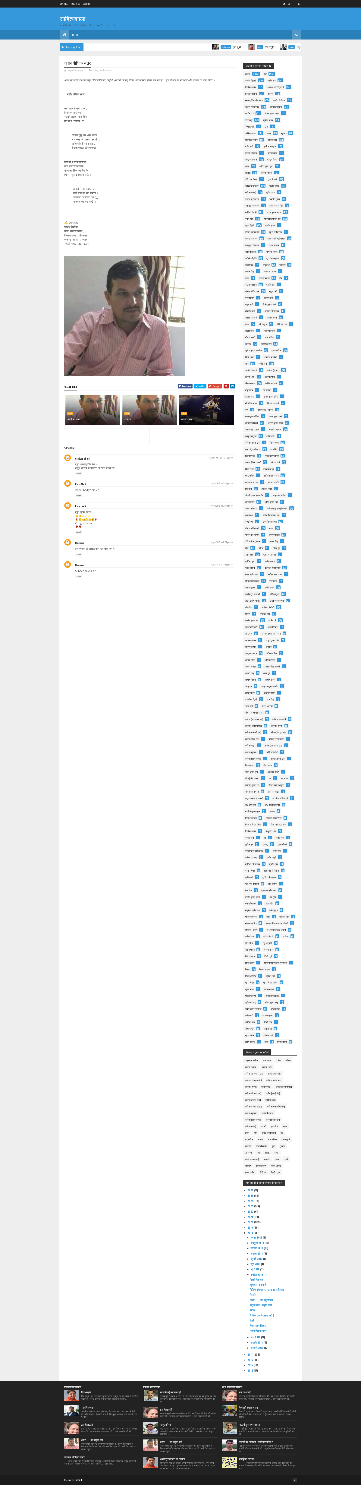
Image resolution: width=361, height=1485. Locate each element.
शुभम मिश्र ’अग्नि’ (270, 982)
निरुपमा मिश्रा (269, 330)
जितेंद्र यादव (250, 455)
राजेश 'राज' (249, 936)
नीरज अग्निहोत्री (272, 455)
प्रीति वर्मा (249, 877)
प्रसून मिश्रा (272, 159)
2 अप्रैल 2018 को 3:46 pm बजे (221, 483)
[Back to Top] (295, 1480)
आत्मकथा (249, 515)
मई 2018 (255, 1269)
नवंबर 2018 (257, 1237)
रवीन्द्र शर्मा (268, 297)
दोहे (280, 278)
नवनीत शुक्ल (274, 199)
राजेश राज (249, 264)
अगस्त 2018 (257, 1253)
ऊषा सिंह (270, 699)
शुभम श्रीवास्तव (275, 231)
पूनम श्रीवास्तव (269, 554)
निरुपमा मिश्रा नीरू (278, 824)
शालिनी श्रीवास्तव (271, 475)
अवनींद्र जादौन (251, 139)
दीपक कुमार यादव (272, 113)
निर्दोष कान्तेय (250, 87)
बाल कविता (269, 337)
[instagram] (299, 4)
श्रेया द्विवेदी (250, 225)
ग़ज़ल (269, 133)
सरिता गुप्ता (275, 1008)
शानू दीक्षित (249, 475)
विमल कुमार (249, 962)
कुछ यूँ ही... (202, 47)
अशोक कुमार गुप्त (252, 429)
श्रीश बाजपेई (250, 1002)
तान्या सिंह (274, 541)
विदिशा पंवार (250, 956)
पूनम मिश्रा (249, 396)
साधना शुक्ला (267, 1015)
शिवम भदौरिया (250, 975)
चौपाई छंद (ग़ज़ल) (252, 778)
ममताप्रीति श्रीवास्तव (254, 100)
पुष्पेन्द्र (265, 844)
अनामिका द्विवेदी (251, 422)
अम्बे (247, 363)
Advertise (64, 3)
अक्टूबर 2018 (258, 1243)
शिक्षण (247, 969)
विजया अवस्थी (273, 403)
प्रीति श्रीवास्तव (269, 877)
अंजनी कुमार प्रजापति (254, 495)
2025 (250, 1195)
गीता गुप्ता (263, 324)
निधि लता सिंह (251, 817)
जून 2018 (256, 1264)
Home (75, 35)
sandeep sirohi (82, 458)
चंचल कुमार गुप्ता (251, 771)
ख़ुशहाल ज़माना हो (258, 1284)
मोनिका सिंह (284, 916)
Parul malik (80, 506)
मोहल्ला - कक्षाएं (251, 929)
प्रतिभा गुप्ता (250, 561)
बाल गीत (248, 890)
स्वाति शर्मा (249, 113)
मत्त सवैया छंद (250, 903)
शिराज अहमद (264, 969)
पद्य (265, 837)
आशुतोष (248, 686)
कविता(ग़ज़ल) (250, 192)
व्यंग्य (247, 166)
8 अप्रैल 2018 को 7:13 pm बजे (221, 564)
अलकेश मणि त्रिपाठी (275, 87)
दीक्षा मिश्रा (249, 330)
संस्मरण (282, 264)
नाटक (272, 811)
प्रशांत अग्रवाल (272, 258)
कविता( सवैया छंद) (252, 442)
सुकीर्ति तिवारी (250, 251)
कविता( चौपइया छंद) (253, 725)
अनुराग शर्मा (250, 501)
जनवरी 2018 (257, 1348)
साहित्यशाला (72, 18)
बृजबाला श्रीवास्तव (269, 890)
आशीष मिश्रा (250, 679)
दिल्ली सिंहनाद (256, 1279)
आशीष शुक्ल (191, 47)
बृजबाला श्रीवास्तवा (273, 567)
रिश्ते (252, 1320)
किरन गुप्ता (274, 442)
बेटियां (252, 1310)
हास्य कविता (276, 350)
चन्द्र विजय (186, 419)
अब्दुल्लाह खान (251, 159)
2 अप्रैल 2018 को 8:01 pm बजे (221, 542)
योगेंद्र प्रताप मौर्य (252, 231)
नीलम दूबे (276, 547)
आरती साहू (249, 673)
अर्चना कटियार (251, 508)
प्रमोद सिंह (273, 864)
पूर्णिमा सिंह (277, 850)
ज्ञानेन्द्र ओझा (273, 791)
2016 (250, 1360)
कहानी (270, 93)
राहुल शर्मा (249, 304)
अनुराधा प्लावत (270, 271)
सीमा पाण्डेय (250, 1028)
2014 (250, 1370)
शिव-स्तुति (234, 47)
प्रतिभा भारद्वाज (270, 146)
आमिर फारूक (250, 133)
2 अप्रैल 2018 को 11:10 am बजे (221, 457)
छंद (270, 778)
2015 (250, 1365)
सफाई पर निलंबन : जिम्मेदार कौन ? (256, 1442)
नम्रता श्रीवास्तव (252, 199)
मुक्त (268, 916)
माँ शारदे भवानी (251, 916)
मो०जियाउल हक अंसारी (276, 929)
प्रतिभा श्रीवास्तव (252, 864)
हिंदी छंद (248, 488)
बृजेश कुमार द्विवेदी (271, 396)
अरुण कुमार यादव (274, 212)
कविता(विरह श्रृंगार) (253, 758)
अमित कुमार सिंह (271, 501)
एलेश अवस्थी (267, 706)
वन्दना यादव (269, 949)
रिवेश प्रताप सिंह (276, 205)
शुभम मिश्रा (249, 989)
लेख (266, 126)
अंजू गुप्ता (249, 633)
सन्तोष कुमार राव (252, 620)
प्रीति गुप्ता (270, 284)
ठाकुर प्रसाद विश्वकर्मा (254, 798)
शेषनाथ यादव (269, 989)
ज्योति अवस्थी (271, 383)
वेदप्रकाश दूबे (268, 468)
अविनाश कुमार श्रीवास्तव (277, 508)
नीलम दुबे (249, 120)
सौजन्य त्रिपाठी (251, 627)
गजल (247, 324)
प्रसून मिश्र (250, 870)
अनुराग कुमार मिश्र (275, 422)
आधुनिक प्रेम (268, 47)
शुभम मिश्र (249, 982)
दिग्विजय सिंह (282, 324)
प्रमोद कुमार (270, 225)
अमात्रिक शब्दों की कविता (172, 1459)
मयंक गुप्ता (273, 910)
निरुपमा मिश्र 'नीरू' (274, 817)
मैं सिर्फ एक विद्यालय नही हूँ (262, 1315)
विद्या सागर (249, 468)
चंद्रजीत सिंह (274, 534)
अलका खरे (272, 139)
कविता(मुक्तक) (251, 752)
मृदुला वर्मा (273, 291)
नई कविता (267, 389)
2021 (250, 1217)
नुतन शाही (249, 554)
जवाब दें (78, 473)
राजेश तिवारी (268, 936)
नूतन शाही (249, 218)
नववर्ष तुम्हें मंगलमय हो (170, 1392)
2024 (250, 1201)
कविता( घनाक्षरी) (279, 719)
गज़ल (271, 528)
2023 (250, 1206)
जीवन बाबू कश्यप (252, 791)
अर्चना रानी (263, 363)
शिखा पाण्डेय (274, 245)
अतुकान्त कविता (279, 495)
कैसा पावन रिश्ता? (258, 1325)
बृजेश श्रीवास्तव (251, 574)
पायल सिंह (280, 837)
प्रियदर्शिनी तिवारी (271, 870)
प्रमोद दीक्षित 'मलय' (253, 462)
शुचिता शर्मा (270, 975)
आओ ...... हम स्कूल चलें (261, 1300)
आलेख (247, 172)
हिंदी (266, 1041)
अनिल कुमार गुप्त (266, 166)
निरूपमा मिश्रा (251, 93)
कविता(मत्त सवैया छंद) (273, 745)
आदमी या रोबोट (74, 419)
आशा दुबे (266, 673)
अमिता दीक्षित (270, 659)
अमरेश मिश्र (250, 659)
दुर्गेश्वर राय (270, 192)
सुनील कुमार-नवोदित (253, 350)
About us (86, 3)
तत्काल (127, 419)
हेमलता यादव (267, 488)
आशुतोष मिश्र (269, 692)
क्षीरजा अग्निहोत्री (252, 528)
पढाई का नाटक (246, 1459)
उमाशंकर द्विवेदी (251, 699)
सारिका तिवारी (251, 212)
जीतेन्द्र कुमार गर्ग (252, 785)
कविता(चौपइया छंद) (279, 732)
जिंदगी (253, 1295)
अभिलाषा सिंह (271, 653)
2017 (250, 1354)
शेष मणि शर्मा (250, 310)
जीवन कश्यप (250, 383)
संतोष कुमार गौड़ (271, 1002)
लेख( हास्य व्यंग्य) (277, 600)
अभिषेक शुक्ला (276, 106)
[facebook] (279, 4)
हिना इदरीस (282, 1041)
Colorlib (78, 1479)
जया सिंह (274, 449)
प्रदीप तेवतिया (106, 70)
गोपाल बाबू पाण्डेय (252, 534)
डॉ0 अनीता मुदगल (252, 541)
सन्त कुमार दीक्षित (252, 416)
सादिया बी (272, 620)
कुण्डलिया (249, 521)
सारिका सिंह (250, 1022)
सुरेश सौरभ (249, 1035)
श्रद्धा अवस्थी (250, 995)
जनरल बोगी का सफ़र (74, 1457)
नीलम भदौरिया (251, 284)
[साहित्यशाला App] (294, 4)
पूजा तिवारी (272, 179)
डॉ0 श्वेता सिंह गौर (272, 804)
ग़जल (247, 278)
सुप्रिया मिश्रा (272, 251)
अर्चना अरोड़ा (250, 666)
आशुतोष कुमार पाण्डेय (269, 686)
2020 (250, 1222)
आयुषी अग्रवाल (275, 429)
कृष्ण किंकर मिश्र (270, 521)
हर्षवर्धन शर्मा (268, 1035)
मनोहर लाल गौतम (275, 574)
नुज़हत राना (249, 837)
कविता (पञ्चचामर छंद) (254, 719)
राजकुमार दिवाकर (252, 245)
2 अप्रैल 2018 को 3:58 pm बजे (221, 505)
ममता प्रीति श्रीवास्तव (276, 238)
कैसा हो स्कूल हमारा (248, 1407)
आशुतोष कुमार (251, 436)
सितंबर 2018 (257, 1248)
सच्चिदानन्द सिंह (251, 482)
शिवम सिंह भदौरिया (265, 409)
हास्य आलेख (250, 1041)
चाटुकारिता (165, 1425)
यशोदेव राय (249, 297)
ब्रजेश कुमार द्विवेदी (252, 896)
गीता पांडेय (267, 765)
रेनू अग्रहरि (267, 943)
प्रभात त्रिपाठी (251, 152)
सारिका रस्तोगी (251, 317)
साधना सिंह (249, 271)
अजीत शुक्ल (272, 317)
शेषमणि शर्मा (272, 152)
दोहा (247, 547)
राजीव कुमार (274, 185)
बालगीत (248, 343)
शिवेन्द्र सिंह (265, 613)
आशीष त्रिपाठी (251, 370)
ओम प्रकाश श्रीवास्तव (254, 712)
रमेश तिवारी (249, 126)
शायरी (247, 613)
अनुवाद (269, 646)
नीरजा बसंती (250, 337)
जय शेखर (284, 778)
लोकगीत (248, 607)
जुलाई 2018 (257, 1259)
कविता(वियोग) (272, 752)
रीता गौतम (249, 943)
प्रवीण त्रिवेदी (250, 80)
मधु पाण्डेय (269, 903)
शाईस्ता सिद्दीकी (268, 607)
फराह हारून (250, 567)
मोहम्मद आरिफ (251, 923)
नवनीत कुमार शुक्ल (252, 811)
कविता (225, 47)
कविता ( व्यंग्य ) (273, 370)
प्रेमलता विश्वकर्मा (252, 291)
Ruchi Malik (80, 484)
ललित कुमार (275, 594)
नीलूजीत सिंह (270, 831)
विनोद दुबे (268, 956)
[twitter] (284, 4)
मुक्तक (284, 133)
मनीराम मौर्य (275, 462)
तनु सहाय (249, 389)
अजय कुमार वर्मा (275, 416)
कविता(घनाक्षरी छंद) (253, 732)
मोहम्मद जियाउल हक (272, 218)
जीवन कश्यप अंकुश (276, 785)
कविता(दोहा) (250, 745)
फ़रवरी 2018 (257, 1342)
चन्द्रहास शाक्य (251, 238)
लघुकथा (266, 264)
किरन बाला (249, 765)
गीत (265, 73)
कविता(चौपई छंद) (252, 738)
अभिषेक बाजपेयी (270, 357)
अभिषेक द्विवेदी (251, 258)
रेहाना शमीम (250, 949)
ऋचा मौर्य (249, 706)
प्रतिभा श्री (271, 857)
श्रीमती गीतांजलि (272, 995)
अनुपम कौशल (250, 646)
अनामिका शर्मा (250, 640)
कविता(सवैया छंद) (278, 758)
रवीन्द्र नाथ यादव (252, 205)
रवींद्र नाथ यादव (252, 185)
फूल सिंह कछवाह (252, 883)
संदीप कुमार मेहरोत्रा (253, 1008)
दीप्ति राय (272, 80)
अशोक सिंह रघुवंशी (272, 666)
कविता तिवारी (266, 172)
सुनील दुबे (268, 1028)
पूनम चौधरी (282, 844)
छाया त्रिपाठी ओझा (253, 449)
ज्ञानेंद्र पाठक (264, 278)
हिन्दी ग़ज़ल (249, 357)
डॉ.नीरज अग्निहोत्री (280, 798)
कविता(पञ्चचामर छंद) (271, 515)
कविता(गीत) (270, 376)
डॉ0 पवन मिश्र (251, 179)
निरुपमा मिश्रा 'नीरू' (253, 824)
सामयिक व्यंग (266, 343)
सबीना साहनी (273, 482)
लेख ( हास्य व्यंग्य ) (252, 600)
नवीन (261, 547)
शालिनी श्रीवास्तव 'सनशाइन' (275, 962)
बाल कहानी (272, 883)
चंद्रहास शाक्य (273, 771)
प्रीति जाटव (270, 561)
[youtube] (289, 4)
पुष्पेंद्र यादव (268, 120)
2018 (250, 1233)
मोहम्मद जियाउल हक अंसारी (277, 923)
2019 (250, 1227)
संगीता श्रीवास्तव (272, 310)
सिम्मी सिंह (268, 1022)
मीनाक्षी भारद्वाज (251, 403)
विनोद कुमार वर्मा (269, 304)
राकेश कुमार (250, 587)
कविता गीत (270, 436)
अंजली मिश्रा (273, 627)
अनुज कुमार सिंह (272, 640)
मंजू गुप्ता (273, 896)
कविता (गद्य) (250, 376)
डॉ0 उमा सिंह (250, 804)
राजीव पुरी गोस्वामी (252, 594)
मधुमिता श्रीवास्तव (252, 910)
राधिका (286, 936)
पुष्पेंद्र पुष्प (249, 844)
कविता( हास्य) (277, 725)
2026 (250, 1190)
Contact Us (75, 3)
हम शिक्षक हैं (87, 1425)
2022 (250, 1211)
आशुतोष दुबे (250, 692)
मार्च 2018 (256, 1337)
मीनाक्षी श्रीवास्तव (252, 580)
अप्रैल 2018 (257, 1275)
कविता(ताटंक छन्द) (276, 738)
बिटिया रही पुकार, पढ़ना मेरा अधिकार (267, 1289)
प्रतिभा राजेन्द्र (251, 857)
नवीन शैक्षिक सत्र (258, 1331)
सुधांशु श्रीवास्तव (252, 106)
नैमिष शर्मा (249, 146)
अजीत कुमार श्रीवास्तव (271, 633)
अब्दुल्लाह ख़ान (251, 653)
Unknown (79, 543)
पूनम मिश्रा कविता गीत (254, 850)
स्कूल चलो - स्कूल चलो (261, 1305)
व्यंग (246, 409)
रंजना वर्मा (273, 580)
